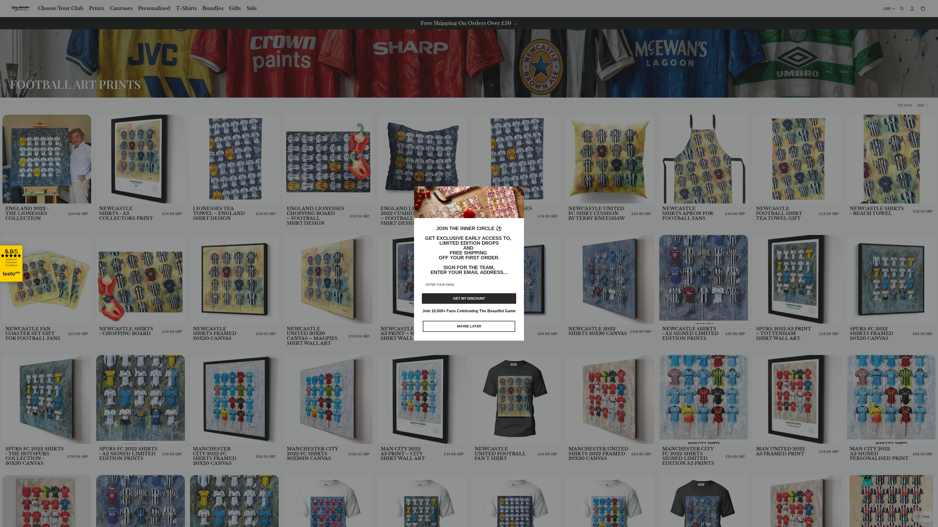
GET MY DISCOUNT (469, 298)
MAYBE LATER (469, 326)
